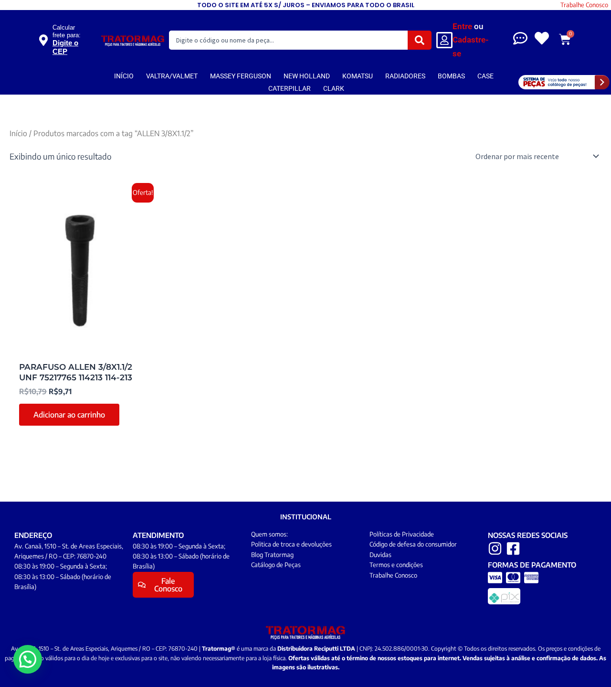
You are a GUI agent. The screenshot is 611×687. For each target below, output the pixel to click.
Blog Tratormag (272, 554)
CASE (485, 76)
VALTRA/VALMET (172, 76)
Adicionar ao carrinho (69, 414)
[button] (27, 659)
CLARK (333, 88)
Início (18, 133)
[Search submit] (420, 40)
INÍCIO (124, 76)
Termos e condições (396, 565)
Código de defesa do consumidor (413, 544)
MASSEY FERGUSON (240, 76)
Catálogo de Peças (276, 565)
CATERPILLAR (289, 88)
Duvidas (380, 554)
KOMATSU (357, 76)
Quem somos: (269, 534)
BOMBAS (451, 76)
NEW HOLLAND (307, 76)
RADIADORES (405, 76)
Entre (462, 26)
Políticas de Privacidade (401, 534)
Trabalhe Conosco (584, 5)
